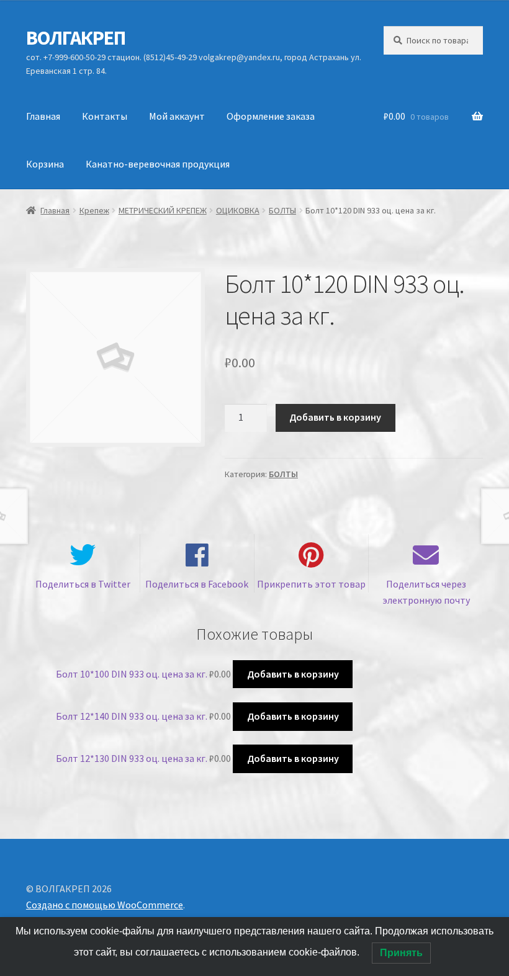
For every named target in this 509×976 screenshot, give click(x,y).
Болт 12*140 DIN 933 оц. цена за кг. (131, 716)
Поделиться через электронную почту (426, 592)
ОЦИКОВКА (237, 210)
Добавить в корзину (335, 417)
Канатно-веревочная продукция (158, 164)
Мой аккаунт (177, 116)
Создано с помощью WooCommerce (104, 904)
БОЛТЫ (282, 210)
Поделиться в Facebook (196, 584)
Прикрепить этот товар (311, 584)
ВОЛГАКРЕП (75, 37)
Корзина (45, 164)
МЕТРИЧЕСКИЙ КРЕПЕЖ (163, 210)
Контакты (104, 116)
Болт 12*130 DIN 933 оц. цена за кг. (131, 758)
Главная (43, 116)
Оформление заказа (271, 116)
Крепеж (94, 210)
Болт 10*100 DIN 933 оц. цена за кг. (131, 674)
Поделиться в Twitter (82, 584)
